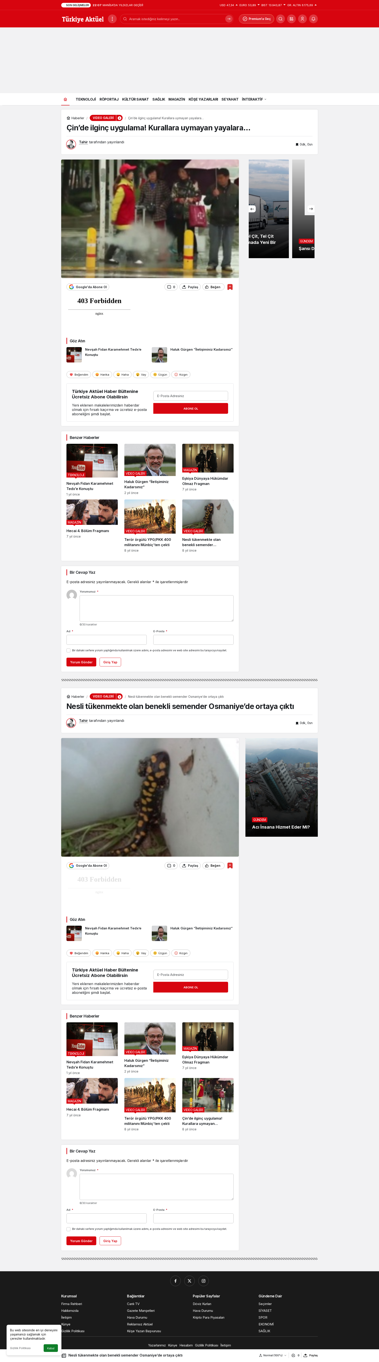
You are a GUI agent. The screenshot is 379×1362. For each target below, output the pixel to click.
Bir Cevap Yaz (82, 572)
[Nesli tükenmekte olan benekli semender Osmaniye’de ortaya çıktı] (208, 525)
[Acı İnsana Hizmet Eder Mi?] (281, 787)
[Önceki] (252, 208)
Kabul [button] (50, 1348)
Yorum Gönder (81, 662)
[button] (291, 18)
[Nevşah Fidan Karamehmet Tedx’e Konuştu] (107, 354)
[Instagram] (203, 1281)
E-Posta (160, 631)
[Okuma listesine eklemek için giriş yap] (230, 287)
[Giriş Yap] (302, 18)
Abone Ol (191, 408)
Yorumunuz (89, 591)
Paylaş (313, 1355)
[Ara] (229, 19)
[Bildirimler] (313, 18)
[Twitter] (189, 1281)
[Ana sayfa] (65, 99)
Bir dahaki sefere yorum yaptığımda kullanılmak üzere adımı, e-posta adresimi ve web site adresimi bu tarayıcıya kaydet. (149, 650)
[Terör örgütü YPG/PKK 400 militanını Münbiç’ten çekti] (150, 525)
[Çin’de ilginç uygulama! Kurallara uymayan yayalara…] (208, 1104)
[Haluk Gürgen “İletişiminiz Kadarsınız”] (193, 354)
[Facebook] (175, 1281)
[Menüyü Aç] (112, 18)
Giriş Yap (110, 662)
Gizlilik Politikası (20, 1348)
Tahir (83, 142)
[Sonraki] (311, 208)
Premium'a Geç (260, 19)
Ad (69, 631)
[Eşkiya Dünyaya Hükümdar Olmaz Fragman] (208, 470)
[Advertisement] (189, 60)
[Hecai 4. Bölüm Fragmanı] (92, 525)
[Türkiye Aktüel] (82, 18)
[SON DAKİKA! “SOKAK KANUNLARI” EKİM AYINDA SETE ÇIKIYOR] (282, 209)
